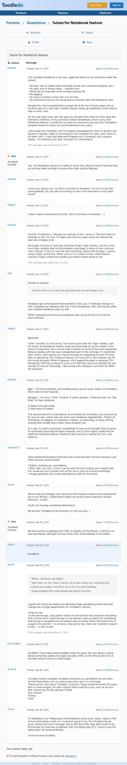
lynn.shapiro (14, 643)
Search (89, 32)
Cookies (56, 764)
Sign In (117, 5)
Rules (89, 42)
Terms (45, 764)
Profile (35, 42)
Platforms (105, 12)
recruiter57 (13, 447)
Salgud (11, 204)
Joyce (10, 484)
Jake (13, 156)
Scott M (11, 669)
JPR (9, 273)
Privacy (36, 764)
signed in (70, 756)
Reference (113, 68)
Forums (13, 22)
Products (21, 12)
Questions (36, 22)
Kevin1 (10, 564)
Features (63, 12)
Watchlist (35, 32)
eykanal (11, 67)
